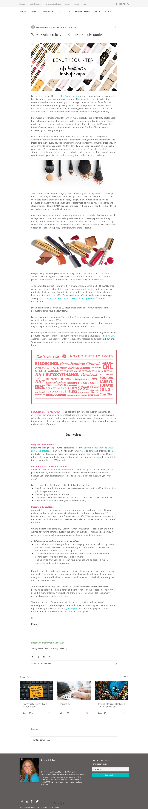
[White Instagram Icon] (27, 801)
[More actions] (115, 27)
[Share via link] (49, 657)
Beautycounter (37, 648)
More (107, 11)
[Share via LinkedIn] (44, 657)
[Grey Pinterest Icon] (128, 4)
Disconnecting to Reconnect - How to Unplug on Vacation (35, 705)
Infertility (63, 648)
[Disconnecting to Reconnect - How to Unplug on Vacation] (36, 690)
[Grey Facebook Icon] (116, 4)
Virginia (60, 11)
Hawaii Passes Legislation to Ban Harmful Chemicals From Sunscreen (111, 705)
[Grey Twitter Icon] (124, 4)
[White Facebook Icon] (22, 801)
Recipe (97, 11)
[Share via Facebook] (32, 657)
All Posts (23, 11)
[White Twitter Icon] (37, 801)
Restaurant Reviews (82, 11)
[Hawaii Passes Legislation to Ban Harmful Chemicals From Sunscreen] (111, 690)
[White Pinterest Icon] (32, 801)
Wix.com (57, 807)
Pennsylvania (48, 11)
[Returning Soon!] (74, 690)
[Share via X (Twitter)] (38, 657)
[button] (125, 11)
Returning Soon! (65, 703)
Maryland (34, 11)
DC (69, 11)
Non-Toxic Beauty (51, 648)
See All (125, 677)
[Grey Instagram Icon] (120, 4)
